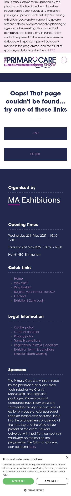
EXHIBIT (35, 154)
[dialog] (35, 475)
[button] (64, 60)
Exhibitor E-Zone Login (29, 300)
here (32, 447)
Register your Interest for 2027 (34, 292)
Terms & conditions (27, 340)
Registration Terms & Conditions (36, 345)
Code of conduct (26, 332)
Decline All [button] (52, 481)
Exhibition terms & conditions (34, 349)
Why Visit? (21, 283)
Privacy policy (24, 336)
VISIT (35, 133)
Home (18, 278)
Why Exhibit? (23, 287)
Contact (20, 296)
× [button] (67, 457)
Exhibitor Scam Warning (30, 354)
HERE (51, 50)
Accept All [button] (18, 481)
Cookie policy (24, 327)
